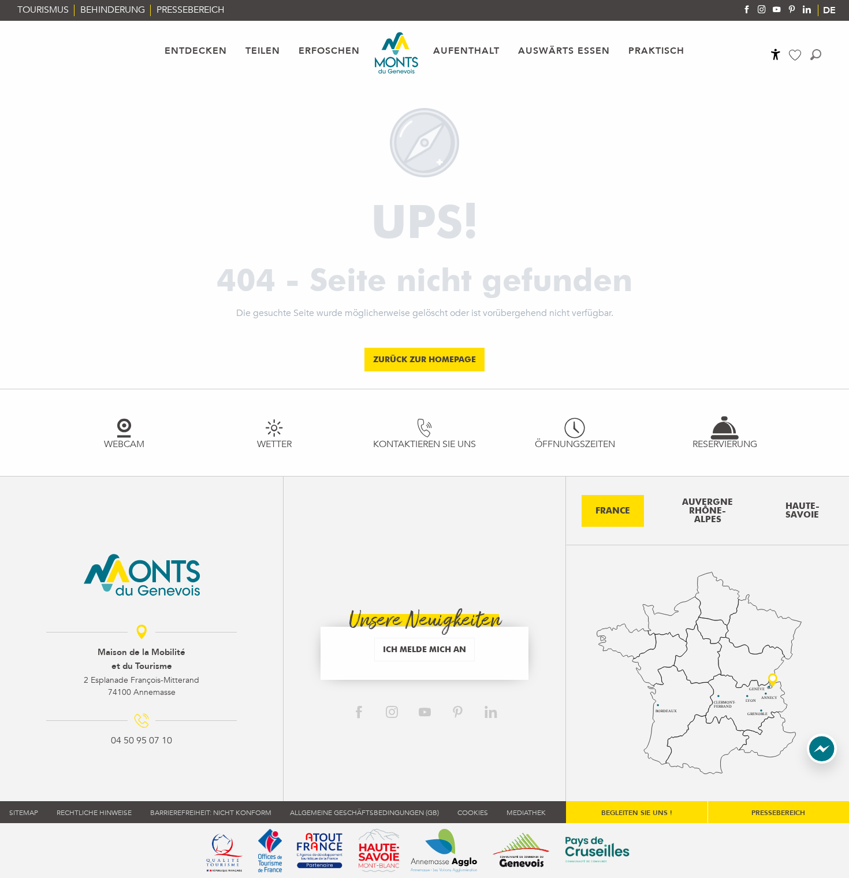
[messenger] (822, 760)
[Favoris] (796, 55)
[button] (816, 54)
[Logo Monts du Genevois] (142, 574)
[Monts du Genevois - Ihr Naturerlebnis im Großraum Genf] (396, 53)
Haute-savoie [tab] (802, 510)
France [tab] (612, 510)
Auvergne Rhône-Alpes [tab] (707, 510)
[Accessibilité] (776, 54)
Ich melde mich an (424, 649)
